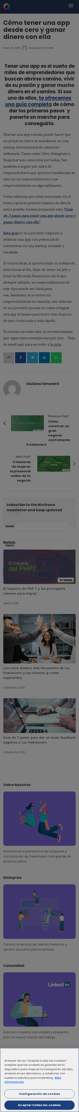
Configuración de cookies (39, 1094)
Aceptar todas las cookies (39, 1105)
